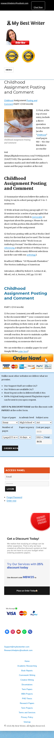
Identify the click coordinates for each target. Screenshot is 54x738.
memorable (37, 217)
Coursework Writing (27, 675)
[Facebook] (7, 632)
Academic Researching (27, 666)
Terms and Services (27, 712)
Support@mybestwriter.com (16, 647)
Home (27, 661)
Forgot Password (14, 497)
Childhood (8, 100)
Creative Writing (27, 680)
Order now (11, 501)
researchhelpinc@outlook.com (14, 3)
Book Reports (27, 671)
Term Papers (27, 689)
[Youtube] (18, 632)
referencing (9, 248)
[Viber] (30, 632)
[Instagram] (13, 632)
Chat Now (38, 7)
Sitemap (27, 722)
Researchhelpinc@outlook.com (18, 650)
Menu (9, 70)
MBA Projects (27, 694)
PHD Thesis (27, 698)
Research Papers (27, 703)
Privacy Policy (27, 717)
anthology (31, 255)
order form (23, 351)
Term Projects (27, 708)
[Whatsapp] (24, 632)
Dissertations (27, 685)
